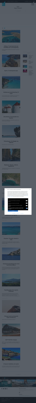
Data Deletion (14, 213)
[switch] (27, 200)
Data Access (18, 213)
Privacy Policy (22, 213)
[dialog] (18, 201)
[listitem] (18, 199)
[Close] (30, 189)
